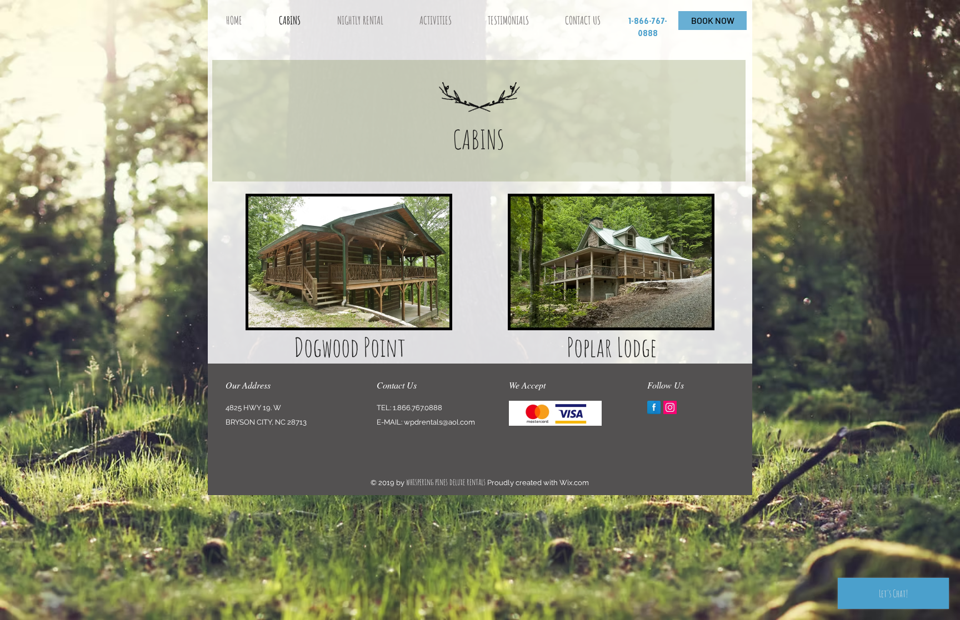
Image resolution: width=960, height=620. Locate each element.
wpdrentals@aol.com (439, 422)
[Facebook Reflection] (654, 407)
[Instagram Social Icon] (670, 407)
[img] (555, 413)
